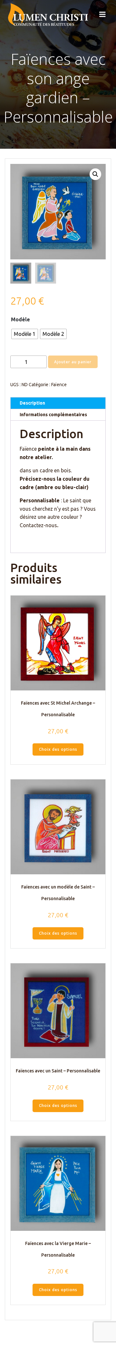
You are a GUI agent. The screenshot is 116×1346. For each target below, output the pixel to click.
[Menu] (102, 14)
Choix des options (58, 749)
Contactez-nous (38, 525)
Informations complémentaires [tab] (53, 414)
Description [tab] (32, 403)
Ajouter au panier (73, 362)
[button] (95, 174)
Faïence (59, 384)
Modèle (20, 319)
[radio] (25, 334)
